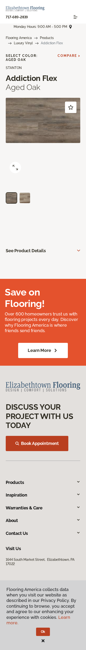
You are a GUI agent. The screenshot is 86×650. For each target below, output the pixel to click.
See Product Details (26, 250)
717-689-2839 (17, 17)
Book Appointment (40, 443)
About (12, 520)
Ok (43, 632)
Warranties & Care (24, 507)
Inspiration (16, 494)
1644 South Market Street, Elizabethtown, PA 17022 (40, 562)
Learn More (39, 350)
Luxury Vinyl (23, 43)
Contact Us (17, 533)
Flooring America (19, 38)
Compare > (69, 56)
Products (47, 38)
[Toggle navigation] (75, 17)
